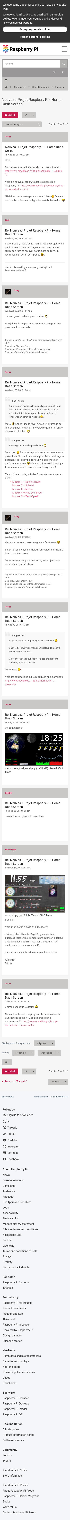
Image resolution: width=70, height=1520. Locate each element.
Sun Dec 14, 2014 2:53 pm (17, 867)
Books (6, 1501)
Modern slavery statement (18, 1224)
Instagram (13, 1146)
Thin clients (9, 1319)
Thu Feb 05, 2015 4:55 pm (17, 1001)
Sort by (14, 1052)
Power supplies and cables (19, 1372)
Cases (6, 1377)
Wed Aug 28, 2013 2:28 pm (18, 537)
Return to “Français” (16, 1081)
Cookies (8, 1240)
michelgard (10, 850)
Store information (13, 1475)
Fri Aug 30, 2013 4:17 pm (17, 624)
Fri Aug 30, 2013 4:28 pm (17, 722)
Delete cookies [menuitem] (40, 1096)
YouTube (12, 1140)
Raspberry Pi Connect (16, 1398)
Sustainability (11, 1218)
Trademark (9, 1191)
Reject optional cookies (35, 36)
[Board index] (6, 87)
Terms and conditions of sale (20, 1251)
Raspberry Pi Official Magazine (21, 1496)
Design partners (12, 1335)
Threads (12, 1127)
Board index (8, 1096)
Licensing (8, 1245)
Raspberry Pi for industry (17, 1302)
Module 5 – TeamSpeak (25, 496)
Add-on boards (11, 1366)
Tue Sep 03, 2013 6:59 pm (17, 811)
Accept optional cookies (35, 29)
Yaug (16, 290)
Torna (8, 137)
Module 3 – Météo (22, 489)
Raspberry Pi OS (12, 1414)
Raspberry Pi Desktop (16, 1403)
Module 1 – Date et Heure (26, 481)
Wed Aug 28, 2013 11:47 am (18, 238)
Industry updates (13, 1313)
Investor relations (13, 1180)
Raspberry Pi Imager (15, 1409)
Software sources (13, 1440)
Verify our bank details (16, 1267)
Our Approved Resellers (17, 1202)
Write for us (10, 1507)
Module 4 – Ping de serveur (27, 492)
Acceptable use (12, 1234)
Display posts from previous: (24, 1043)
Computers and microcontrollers (22, 1356)
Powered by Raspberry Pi (18, 1330)
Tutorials (8, 1287)
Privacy (7, 1256)
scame (8, 793)
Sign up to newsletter (20, 1115)
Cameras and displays (16, 1361)
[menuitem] (63, 72)
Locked (11, 115)
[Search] (63, 64)
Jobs (6, 1207)
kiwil (7, 220)
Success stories (12, 1341)
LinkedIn (12, 1152)
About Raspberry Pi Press (18, 1490)
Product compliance (14, 1308)
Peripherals (9, 1383)
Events (7, 1460)
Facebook (13, 1159)
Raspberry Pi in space (16, 1324)
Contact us (9, 1185)
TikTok (11, 1134)
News (6, 1175)
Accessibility (10, 1213)
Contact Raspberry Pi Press (19, 1512)
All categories (11, 1429)
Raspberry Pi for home (16, 1282)
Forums (7, 1455)
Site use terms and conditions (20, 1229)
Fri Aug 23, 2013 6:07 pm (17, 154)
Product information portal (18, 1434)
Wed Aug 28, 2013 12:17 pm (18, 311)
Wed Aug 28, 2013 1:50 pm (18, 390)
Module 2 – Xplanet (23, 485)
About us (8, 1196)
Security (7, 1262)
